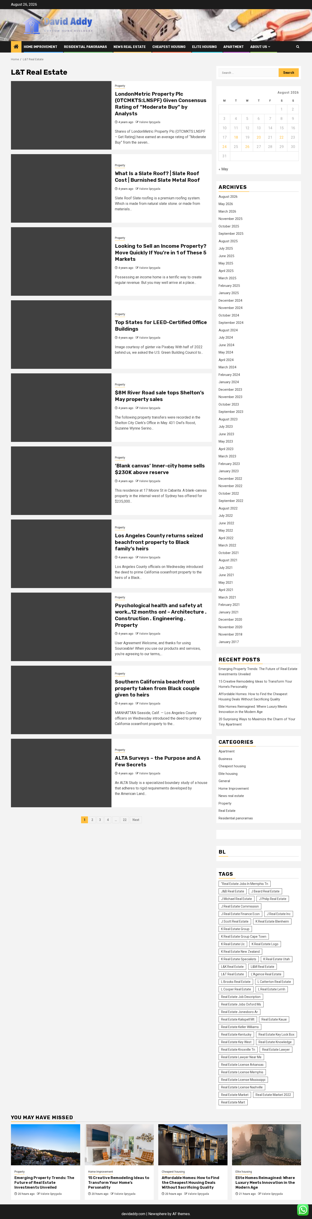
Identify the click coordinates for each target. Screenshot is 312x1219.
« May (223, 169)
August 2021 (228, 560)
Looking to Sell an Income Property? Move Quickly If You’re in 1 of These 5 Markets (160, 252)
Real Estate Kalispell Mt (237, 1019)
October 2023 (229, 404)
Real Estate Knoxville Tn (238, 1049)
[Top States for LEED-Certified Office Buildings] (61, 334)
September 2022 (231, 501)
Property (120, 85)
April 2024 (226, 360)
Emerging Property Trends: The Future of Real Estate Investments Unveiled (44, 1183)
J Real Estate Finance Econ (240, 914)
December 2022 (230, 479)
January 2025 (229, 293)
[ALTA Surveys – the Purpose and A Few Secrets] (61, 773)
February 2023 (229, 464)
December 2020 (230, 619)
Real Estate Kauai (274, 1019)
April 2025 (226, 271)
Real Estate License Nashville (242, 1087)
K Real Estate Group (235, 929)
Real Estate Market (235, 1095)
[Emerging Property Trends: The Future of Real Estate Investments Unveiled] (45, 1144)
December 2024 (230, 300)
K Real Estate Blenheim (272, 921)
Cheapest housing (168, 47)
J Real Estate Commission (240, 906)
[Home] (16, 47)
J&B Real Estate (232, 891)
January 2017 (229, 642)
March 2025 (227, 278)
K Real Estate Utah (276, 959)
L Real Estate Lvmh (271, 989)
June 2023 (226, 434)
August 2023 (228, 419)
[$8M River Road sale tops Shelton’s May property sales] (61, 407)
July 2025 (226, 248)
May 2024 (226, 352)
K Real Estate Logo (265, 944)
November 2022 (230, 486)
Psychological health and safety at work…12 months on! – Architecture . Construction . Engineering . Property (160, 615)
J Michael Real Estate (236, 899)
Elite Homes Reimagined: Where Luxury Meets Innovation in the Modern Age (265, 1183)
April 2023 (226, 449)
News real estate (130, 47)
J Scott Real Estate (235, 921)
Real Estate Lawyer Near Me (241, 1057)
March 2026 (227, 211)
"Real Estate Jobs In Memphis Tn (244, 884)
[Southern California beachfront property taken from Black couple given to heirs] (61, 700)
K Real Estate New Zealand (240, 951)
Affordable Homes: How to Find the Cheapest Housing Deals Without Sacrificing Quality (190, 1183)
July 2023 (226, 427)
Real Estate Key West (236, 1042)
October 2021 (229, 553)
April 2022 (226, 538)
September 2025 (231, 234)
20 (259, 137)
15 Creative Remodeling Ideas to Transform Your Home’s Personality (118, 1183)
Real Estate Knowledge (275, 1042)
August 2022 (228, 508)
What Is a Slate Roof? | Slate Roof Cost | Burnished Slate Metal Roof (157, 176)
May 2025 (226, 263)
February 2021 (229, 605)
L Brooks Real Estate (236, 982)
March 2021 (227, 597)
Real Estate (227, 811)
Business (225, 759)
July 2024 (226, 337)
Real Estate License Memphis (242, 1072)
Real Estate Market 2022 (273, 1095)
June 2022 (226, 523)
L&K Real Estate (232, 966)
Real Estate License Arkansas (242, 1064)
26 (247, 147)
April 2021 (226, 590)
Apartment (233, 47)
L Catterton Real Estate (274, 982)
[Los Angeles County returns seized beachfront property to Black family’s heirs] (61, 554)
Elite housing (204, 47)
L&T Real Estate (232, 974)
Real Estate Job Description (241, 997)
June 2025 (226, 256)
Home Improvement (40, 47)
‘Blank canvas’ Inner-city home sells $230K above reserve (160, 469)
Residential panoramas (85, 47)
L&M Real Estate (262, 966)
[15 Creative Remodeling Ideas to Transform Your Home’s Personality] (119, 1144)
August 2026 (228, 197)
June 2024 (226, 345)
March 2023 (227, 456)
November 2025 (230, 219)
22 (125, 820)
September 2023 (231, 412)
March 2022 (227, 545)
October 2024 (229, 315)
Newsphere (157, 1214)
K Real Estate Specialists (238, 959)
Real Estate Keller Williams (240, 1027)
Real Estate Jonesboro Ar (239, 1012)
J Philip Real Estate (272, 899)
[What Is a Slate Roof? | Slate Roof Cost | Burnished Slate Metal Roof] (61, 188)
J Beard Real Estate (265, 891)
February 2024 (229, 375)
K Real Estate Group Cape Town (243, 936)
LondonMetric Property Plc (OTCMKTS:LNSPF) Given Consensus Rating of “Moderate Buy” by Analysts (160, 104)
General (224, 781)
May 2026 (226, 204)
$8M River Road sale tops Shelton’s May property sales (159, 396)
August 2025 (228, 241)
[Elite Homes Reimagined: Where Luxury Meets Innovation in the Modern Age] (266, 1144)
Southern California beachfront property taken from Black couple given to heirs (157, 688)
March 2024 (227, 367)
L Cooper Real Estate (236, 989)
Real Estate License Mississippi (243, 1080)
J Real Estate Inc (279, 914)
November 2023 (230, 397)
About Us (258, 47)
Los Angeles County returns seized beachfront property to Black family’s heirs (159, 542)
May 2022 (226, 530)
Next (135, 820)
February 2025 (229, 286)
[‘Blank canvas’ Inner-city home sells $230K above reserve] (61, 480)
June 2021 (226, 575)
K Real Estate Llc (233, 944)
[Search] (298, 46)
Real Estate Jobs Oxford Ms (241, 1004)
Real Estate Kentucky (236, 1034)
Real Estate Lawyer (276, 1049)
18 (236, 137)
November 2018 (230, 634)
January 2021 (229, 612)
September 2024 (231, 323)
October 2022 (229, 493)
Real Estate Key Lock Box (276, 1034)
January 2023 (229, 471)
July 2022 (226, 516)
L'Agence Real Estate (266, 974)
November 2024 (230, 308)
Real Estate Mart (233, 1102)
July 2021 (226, 568)
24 (224, 147)
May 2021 (226, 582)
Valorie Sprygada (149, 122)
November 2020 (230, 627)
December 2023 (230, 390)
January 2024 (229, 382)
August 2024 (228, 330)
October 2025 (229, 226)
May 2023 (226, 441)
